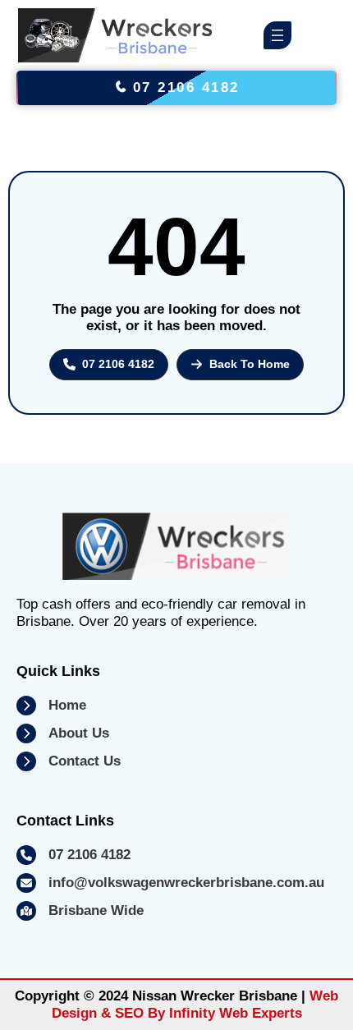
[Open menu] (277, 35)
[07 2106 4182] (73, 855)
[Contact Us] (68, 761)
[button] (108, 364)
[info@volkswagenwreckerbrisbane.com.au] (170, 883)
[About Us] (62, 733)
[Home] (51, 705)
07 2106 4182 (183, 87)
